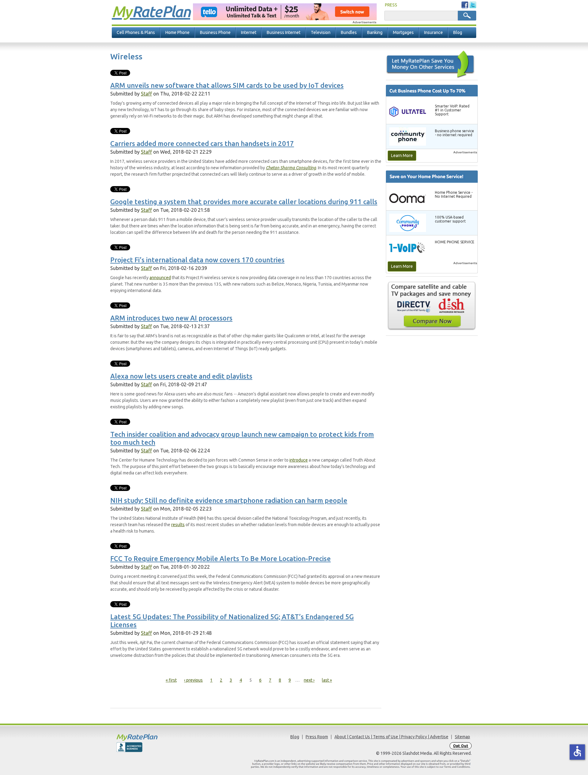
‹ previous (193, 680)
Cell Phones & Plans (136, 32)
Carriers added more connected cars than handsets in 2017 (202, 143)
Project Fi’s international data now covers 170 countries (197, 260)
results (178, 524)
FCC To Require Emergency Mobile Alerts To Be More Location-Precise (220, 558)
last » (327, 680)
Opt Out (460, 746)
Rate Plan (151, 11)
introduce (298, 460)
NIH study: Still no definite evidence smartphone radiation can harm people (228, 500)
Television (320, 32)
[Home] (160, 737)
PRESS (391, 4)
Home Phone (177, 32)
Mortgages (403, 32)
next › (309, 680)
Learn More (402, 155)
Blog (457, 32)
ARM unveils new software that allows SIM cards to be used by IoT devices (227, 85)
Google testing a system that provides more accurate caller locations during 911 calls (243, 201)
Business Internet (283, 32)
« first (171, 680)
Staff (146, 93)
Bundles (349, 32)
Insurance (433, 32)
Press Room (317, 736)
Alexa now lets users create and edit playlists (181, 376)
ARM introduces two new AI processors (171, 318)
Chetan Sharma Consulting (291, 167)
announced (160, 277)
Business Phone (215, 32)
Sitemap (462, 736)
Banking (375, 32)
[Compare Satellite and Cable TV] (431, 305)
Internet (248, 32)
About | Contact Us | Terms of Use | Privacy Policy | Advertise (391, 736)
